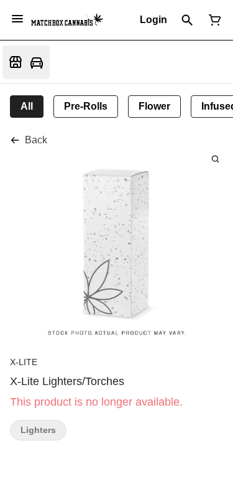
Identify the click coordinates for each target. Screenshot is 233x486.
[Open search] (187, 20)
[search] (215, 158)
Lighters (38, 430)
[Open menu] (17, 18)
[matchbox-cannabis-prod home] (67, 20)
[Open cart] (212, 20)
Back (36, 140)
